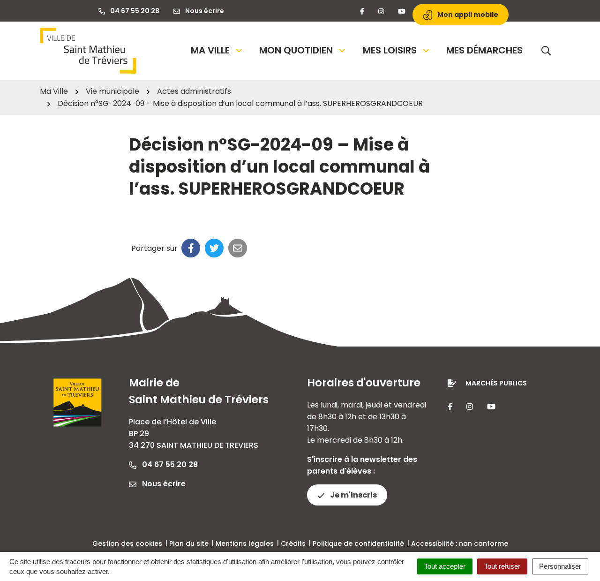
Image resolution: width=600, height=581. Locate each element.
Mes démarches (484, 50)
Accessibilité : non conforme (459, 543)
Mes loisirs (390, 50)
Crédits (293, 543)
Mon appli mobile (467, 14)
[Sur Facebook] (190, 248)
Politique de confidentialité (358, 543)
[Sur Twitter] (214, 248)
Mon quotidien (296, 50)
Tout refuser (502, 566)
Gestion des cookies (127, 543)
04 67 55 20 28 (169, 464)
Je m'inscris (353, 495)
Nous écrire (163, 483)
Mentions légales (245, 543)
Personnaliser (560, 566)
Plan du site (189, 543)
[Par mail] (237, 248)
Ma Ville (210, 50)
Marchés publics (496, 383)
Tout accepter (444, 566)
